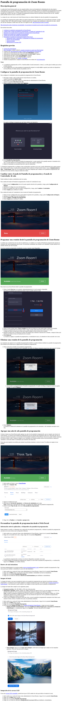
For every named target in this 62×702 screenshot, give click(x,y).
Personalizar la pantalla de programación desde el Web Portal (18, 37)
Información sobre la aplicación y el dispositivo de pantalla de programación (25, 38)
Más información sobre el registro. (41, 22)
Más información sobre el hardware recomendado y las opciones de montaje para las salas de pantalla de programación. (29, 25)
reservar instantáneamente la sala (31, 567)
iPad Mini (8, 50)
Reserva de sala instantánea (13, 39)
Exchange (24, 58)
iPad (5, 50)
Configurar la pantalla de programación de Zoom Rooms (17, 30)
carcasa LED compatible (12, 693)
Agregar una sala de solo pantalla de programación (16, 35)
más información (41, 59)
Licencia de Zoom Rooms (10, 48)
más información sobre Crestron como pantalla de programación (26, 51)
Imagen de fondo (11, 41)
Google (19, 58)
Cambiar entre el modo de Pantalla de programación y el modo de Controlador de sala (24, 31)
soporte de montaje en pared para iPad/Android (31, 50)
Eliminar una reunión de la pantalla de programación (16, 34)
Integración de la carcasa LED (14, 42)
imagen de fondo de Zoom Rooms (32, 605)
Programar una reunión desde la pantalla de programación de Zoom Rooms (21, 32)
